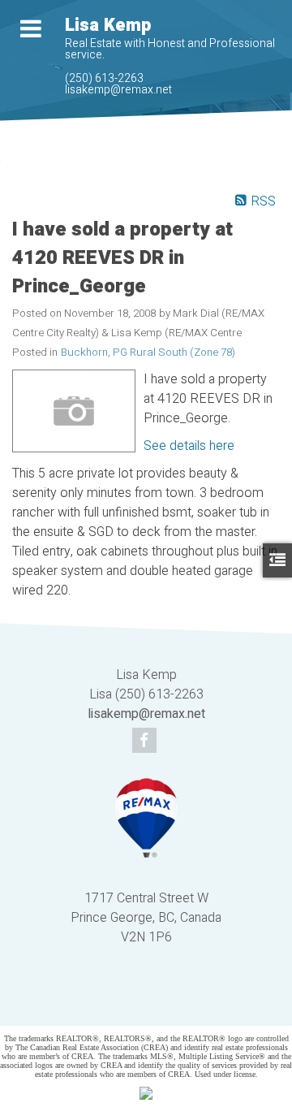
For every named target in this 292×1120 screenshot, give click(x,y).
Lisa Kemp (108, 25)
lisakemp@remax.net (118, 89)
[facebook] (146, 741)
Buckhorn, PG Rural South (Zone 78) (148, 352)
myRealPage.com (170, 1003)
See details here (189, 446)
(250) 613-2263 (104, 78)
